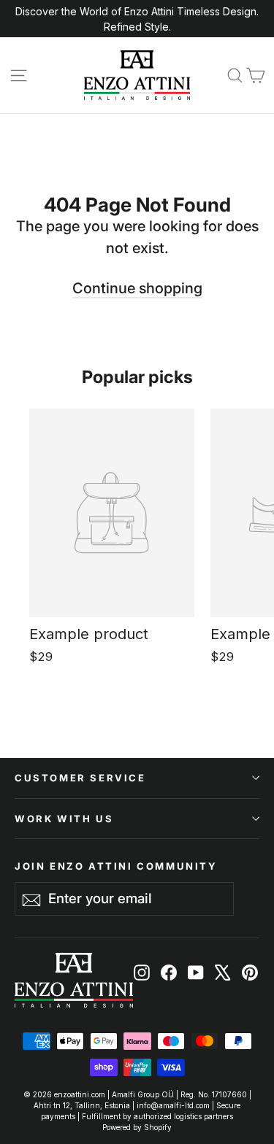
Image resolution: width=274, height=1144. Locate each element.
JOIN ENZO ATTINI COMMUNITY (116, 865)
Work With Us (64, 818)
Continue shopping (137, 288)
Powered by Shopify (137, 1127)
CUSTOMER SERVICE (80, 778)
